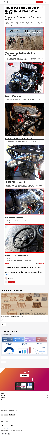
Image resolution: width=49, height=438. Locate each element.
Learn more (24, 375)
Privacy (6, 428)
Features (3, 395)
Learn (2, 399)
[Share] (6, 282)
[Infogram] (4, 2)
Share (7, 263)
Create (2, 393)
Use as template (40, 2)
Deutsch (5, 410)
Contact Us (3, 408)
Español (12, 410)
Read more (7, 274)
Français (15, 410)
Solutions (3, 397)
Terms (2, 428)
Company (3, 401)
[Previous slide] (2, 324)
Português (9, 410)
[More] (44, 7)
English (2, 410)
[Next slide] (5, 324)
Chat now (9, 408)
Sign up (46, 2)
